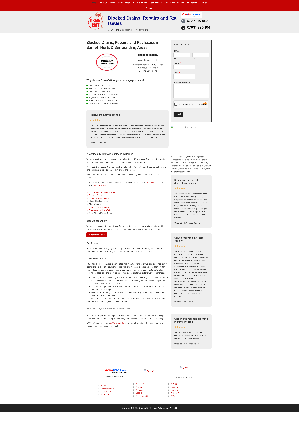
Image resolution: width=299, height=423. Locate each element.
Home (93, 3)
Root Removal (156, 3)
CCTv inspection (117, 323)
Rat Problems (192, 3)
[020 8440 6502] (183, 21)
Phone (177, 63)
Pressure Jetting (140, 3)
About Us (103, 3)
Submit (178, 114)
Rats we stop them (96, 221)
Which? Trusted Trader (120, 3)
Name (176, 51)
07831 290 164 (198, 27)
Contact (149, 8)
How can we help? (182, 82)
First (175, 58)
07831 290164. (99, 185)
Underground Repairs (174, 3)
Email (176, 73)
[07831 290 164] (183, 28)
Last (194, 58)
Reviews (204, 3)
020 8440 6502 (198, 20)
